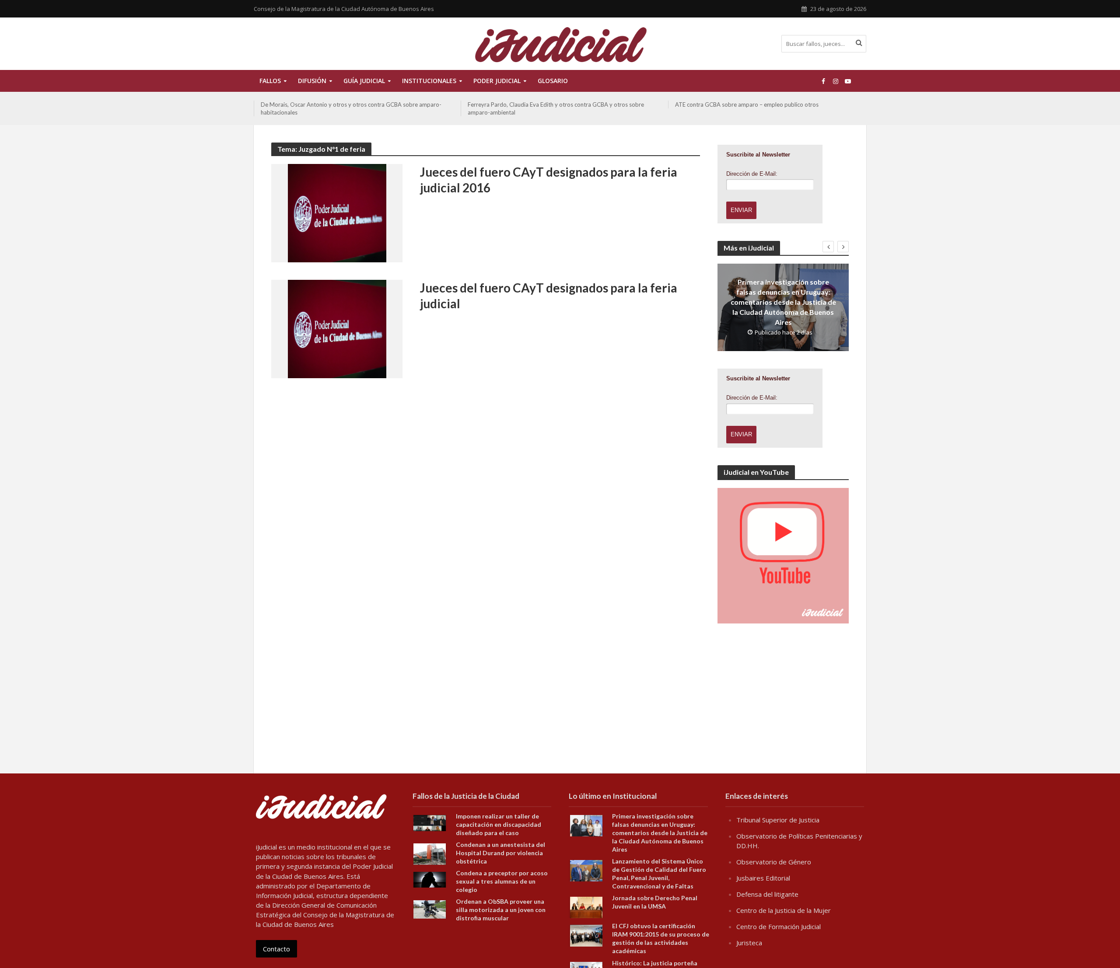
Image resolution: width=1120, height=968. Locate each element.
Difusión (312, 81)
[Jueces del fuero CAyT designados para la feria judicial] (337, 328)
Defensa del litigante (767, 894)
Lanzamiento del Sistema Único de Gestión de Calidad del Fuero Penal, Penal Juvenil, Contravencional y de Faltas (659, 873)
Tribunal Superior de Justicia (777, 819)
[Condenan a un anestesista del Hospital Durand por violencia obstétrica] (429, 853)
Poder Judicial (497, 81)
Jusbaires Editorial (763, 878)
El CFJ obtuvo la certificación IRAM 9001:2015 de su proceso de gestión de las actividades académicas (660, 938)
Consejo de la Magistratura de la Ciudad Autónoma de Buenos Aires (344, 9)
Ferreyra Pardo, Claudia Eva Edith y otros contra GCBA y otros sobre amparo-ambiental (349, 108)
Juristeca (749, 942)
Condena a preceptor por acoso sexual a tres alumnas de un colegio (502, 881)
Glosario (553, 81)
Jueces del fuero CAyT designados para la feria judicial (548, 295)
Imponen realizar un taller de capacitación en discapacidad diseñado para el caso (498, 824)
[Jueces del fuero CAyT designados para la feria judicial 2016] (337, 212)
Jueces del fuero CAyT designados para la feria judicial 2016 (548, 179)
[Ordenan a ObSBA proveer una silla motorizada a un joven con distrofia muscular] (429, 908)
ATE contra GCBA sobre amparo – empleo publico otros (539, 104)
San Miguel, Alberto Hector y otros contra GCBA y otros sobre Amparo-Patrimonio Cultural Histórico (767, 108)
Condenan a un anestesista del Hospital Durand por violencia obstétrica (500, 853)
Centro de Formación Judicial (778, 926)
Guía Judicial (364, 81)
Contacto (276, 948)
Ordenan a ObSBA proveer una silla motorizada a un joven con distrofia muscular (501, 910)
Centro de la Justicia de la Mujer (783, 910)
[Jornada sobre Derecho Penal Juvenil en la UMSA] (586, 906)
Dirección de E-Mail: (751, 174)
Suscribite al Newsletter (758, 154)
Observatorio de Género (773, 861)
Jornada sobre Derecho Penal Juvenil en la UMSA (654, 902)
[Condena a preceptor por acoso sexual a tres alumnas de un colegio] (429, 878)
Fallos (270, 81)
